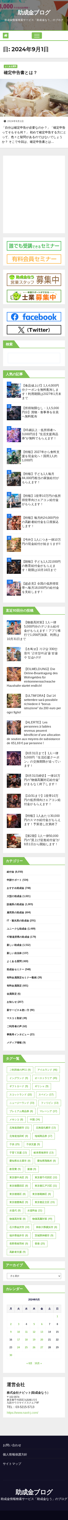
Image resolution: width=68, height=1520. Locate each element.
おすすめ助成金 (15, 888)
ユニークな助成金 (17, 928)
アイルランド (47, 1069)
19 (34, 1339)
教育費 (15, 1169)
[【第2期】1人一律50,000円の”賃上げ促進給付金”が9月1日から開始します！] (14, 841)
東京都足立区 (45, 1202)
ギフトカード (18, 1086)
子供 (14, 1144)
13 (41, 1331)
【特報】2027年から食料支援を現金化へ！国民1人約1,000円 (41, 456)
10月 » (38, 1363)
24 (18, 1347)
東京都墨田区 (18, 1185)
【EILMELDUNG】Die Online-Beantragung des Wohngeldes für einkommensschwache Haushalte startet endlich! (32, 677)
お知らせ (12, 1001)
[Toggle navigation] (37, 35)
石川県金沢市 (19, 1227)
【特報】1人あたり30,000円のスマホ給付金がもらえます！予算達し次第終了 (42, 820)
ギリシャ (41, 1086)
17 (18, 1339)
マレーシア (48, 1111)
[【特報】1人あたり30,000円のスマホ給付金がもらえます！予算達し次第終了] (14, 821)
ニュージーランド (21, 1102)
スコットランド (20, 1094)
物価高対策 (17, 1218)
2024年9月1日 (15, 121)
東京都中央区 (18, 1177)
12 (34, 1331)
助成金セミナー (15, 969)
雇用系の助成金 (15, 912)
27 (41, 1347)
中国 (35, 1119)
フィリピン (49, 1102)
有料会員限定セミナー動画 (22, 977)
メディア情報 (14, 1042)
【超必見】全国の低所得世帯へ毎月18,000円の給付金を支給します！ (40, 587)
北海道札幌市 (46, 1127)
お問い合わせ (12, 1445)
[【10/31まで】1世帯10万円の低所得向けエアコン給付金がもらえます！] (14, 801)
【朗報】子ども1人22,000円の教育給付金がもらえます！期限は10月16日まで (41, 566)
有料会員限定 (14, 985)
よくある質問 (10, 66)
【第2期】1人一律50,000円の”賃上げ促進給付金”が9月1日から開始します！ (42, 840)
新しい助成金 (14, 945)
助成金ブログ (34, 12)
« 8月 (29, 1363)
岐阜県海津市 (43, 1152)
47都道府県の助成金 (18, 936)
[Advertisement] (34, 193)
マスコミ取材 (14, 1018)
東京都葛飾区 (41, 1194)
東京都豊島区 (18, 1202)
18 (26, 1339)
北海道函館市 (19, 1127)
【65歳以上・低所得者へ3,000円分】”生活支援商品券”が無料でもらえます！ (40, 434)
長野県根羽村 (18, 1243)
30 (10, 1355)
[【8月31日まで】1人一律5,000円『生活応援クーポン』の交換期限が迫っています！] (14, 758)
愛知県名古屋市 (19, 1160)
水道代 (15, 1210)
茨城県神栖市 (44, 1235)
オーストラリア (46, 1078)
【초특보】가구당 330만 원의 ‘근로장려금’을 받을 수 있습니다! (41, 653)
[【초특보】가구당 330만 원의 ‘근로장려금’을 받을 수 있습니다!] (14, 654)
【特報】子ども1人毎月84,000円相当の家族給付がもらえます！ (40, 478)
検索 (9, 344)
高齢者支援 (17, 1251)
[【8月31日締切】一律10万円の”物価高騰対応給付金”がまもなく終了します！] (14, 781)
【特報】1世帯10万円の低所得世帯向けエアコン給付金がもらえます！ (41, 500)
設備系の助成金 (15, 904)
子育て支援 (18, 1152)
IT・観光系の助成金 (18, 920)
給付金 (10, 871)
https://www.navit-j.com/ (22, 1412)
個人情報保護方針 (15, 1454)
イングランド (18, 1078)
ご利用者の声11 (20, 1069)
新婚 (31, 1169)
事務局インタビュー (18, 1034)
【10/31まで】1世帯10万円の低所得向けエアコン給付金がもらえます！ (42, 800)
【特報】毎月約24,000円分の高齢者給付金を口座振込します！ (40, 522)
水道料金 (34, 1210)
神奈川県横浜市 (46, 1227)
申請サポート (14, 879)
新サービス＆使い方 (18, 1010)
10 (18, 1331)
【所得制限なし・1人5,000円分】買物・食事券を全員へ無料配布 (40, 412)
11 (26, 1331)
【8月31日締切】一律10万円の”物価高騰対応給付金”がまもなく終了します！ (42, 780)
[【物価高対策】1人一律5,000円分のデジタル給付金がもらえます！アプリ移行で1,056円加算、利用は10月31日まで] (14, 627)
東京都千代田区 (46, 1177)
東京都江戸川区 (46, 1185)
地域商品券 (43, 1136)
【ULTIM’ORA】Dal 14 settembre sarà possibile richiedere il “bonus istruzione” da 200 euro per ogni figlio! (34, 704)
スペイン (46, 1094)
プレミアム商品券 (21, 1111)
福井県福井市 (18, 1235)
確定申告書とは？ (20, 72)
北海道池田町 (18, 1136)
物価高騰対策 (42, 1218)
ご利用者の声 (14, 1026)
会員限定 (12, 993)
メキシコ (16, 1119)
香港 (40, 1243)
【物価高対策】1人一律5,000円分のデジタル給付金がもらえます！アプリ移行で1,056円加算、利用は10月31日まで (34, 631)
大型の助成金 (14, 896)
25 (26, 1347)
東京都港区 (17, 1194)
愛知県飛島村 (46, 1160)
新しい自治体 (14, 953)
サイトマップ (12, 1463)
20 (41, 1339)
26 (34, 1347)
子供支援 (33, 1144)
